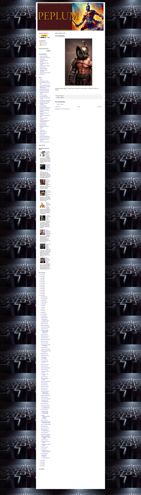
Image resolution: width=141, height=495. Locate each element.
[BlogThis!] (58, 97)
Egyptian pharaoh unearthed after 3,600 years (44, 331)
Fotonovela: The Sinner (44, 108)
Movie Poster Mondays (45, 339)
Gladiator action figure (45, 349)
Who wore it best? (44, 342)
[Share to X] (60, 97)
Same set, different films (46, 424)
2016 (41, 292)
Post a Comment (60, 104)
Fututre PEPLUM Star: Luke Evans (48, 260)
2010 (41, 465)
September (43, 302)
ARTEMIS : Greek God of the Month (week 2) (48, 218)
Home (79, 106)
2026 (41, 274)
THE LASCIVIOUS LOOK (45, 85)
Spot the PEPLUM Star (45, 395)
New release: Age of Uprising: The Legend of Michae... (45, 392)
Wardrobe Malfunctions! (44, 90)
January (43, 315)
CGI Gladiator (44, 448)
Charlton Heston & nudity (48, 152)
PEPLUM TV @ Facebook (45, 72)
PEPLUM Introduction (44, 81)
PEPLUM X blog (44, 383)
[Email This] (57, 97)
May (42, 309)
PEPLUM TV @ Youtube (45, 65)
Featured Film (43, 123)
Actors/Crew (42, 130)
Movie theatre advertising (44, 358)
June (42, 307)
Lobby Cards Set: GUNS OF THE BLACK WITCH (44, 412)
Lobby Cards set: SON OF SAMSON (45, 345)
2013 (41, 460)
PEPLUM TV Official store (45, 57)
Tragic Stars (42, 134)
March (42, 312)
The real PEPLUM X (44, 96)
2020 (41, 285)
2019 (41, 286)
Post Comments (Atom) (65, 108)
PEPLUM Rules (43, 133)
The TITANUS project (45, 457)
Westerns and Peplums (45, 381)
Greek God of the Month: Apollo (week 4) (48, 246)
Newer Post (57, 106)
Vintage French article (45, 327)
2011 (41, 463)
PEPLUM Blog (44, 42)
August (42, 303)
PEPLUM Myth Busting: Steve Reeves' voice (45, 422)
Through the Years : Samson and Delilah (45, 451)
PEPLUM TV (43, 44)
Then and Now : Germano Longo (45, 320)
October (43, 300)
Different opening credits (44, 379)
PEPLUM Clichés (43, 131)
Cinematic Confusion (45, 405)
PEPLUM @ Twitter (44, 68)
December (43, 297)
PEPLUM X (48, 190)
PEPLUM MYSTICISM (44, 89)
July (42, 305)
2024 (41, 278)
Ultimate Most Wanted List (45, 107)
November (43, 298)
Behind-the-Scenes (45, 336)
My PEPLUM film (44, 321)
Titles (41, 128)
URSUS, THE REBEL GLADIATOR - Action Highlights (45, 437)
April (42, 310)
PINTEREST (42, 59)
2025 (41, 276)
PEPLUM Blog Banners (44, 136)
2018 (41, 288)
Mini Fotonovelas (43, 94)
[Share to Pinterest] (63, 97)
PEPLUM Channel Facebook (43, 71)
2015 (41, 293)
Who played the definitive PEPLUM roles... (45, 87)
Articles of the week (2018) (45, 100)
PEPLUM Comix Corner (44, 141)
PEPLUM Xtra (43, 67)
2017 (41, 290)
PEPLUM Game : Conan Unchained (45, 430)
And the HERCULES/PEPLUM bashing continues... (45, 417)
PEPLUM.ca (42, 74)
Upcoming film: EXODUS (44, 456)
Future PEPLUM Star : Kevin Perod (48, 204)
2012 (41, 462)
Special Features (43, 124)
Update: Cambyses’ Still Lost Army (46, 351)
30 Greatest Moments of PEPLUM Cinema (44, 121)
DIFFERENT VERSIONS (45, 102)
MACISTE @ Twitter (44, 56)
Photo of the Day (44, 317)
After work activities (45, 325)
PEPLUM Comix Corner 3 (45, 137)
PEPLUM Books (43, 106)
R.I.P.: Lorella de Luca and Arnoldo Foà (45, 407)
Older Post (100, 106)
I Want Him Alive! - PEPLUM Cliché (45, 401)
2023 (41, 280)
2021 (41, 283)
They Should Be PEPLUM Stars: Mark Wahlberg (48, 232)
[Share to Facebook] (61, 97)
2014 (41, 295)
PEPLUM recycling (45, 355)
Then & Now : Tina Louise (44, 375)
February (43, 314)
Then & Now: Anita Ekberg (48, 181)
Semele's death (44, 388)
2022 (41, 281)
